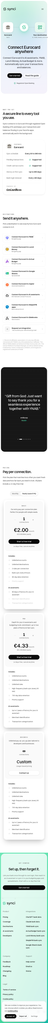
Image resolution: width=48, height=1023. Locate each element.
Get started (14, 75)
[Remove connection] (15, 520)
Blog (4, 976)
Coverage (6, 922)
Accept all (10, 1016)
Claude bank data (33, 922)
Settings (34, 1016)
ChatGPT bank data (33, 917)
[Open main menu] (42, 9)
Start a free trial (24, 541)
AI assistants (8, 931)
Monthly (15, 494)
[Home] (9, 9)
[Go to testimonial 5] (26, 439)
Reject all (23, 1016)
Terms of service (9, 990)
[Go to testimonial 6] (28, 439)
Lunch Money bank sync (35, 936)
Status (28, 971)
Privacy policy (8, 994)
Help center (30, 962)
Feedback (7, 962)
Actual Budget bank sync (35, 931)
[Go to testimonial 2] (19, 439)
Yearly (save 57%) (29, 494)
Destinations (8, 926)
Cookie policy (8, 999)
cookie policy (13, 1011)
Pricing (5, 917)
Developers (7, 936)
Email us (29, 966)
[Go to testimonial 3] (22, 439)
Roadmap (6, 966)
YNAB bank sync (32, 926)
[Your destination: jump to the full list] (40, 27)
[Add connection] (33, 520)
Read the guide (32, 75)
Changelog (7, 971)
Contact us (24, 773)
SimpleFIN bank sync (34, 940)
